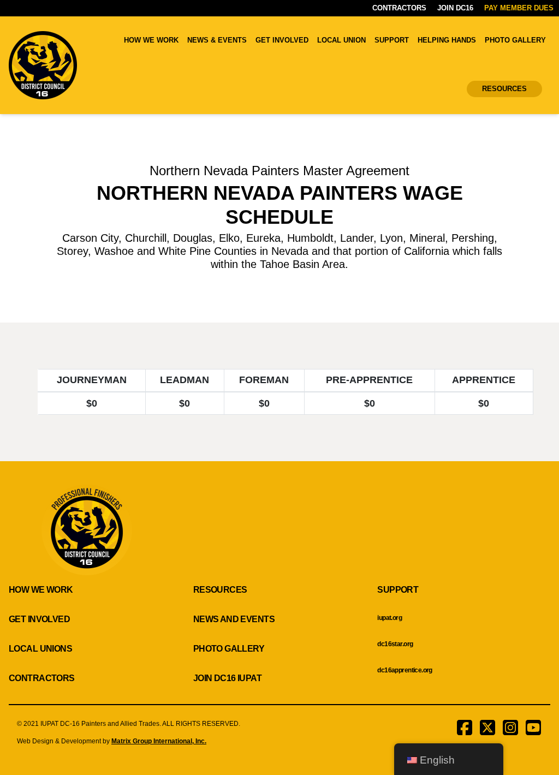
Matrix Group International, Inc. (158, 741)
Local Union (341, 40)
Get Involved (281, 40)
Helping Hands (447, 40)
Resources (504, 89)
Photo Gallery (515, 40)
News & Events (217, 40)
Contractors (399, 8)
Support (391, 40)
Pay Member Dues (519, 8)
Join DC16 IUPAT (227, 678)
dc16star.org (395, 644)
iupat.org (389, 618)
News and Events (234, 619)
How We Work (151, 40)
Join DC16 (455, 8)
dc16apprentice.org (404, 670)
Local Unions (40, 648)
